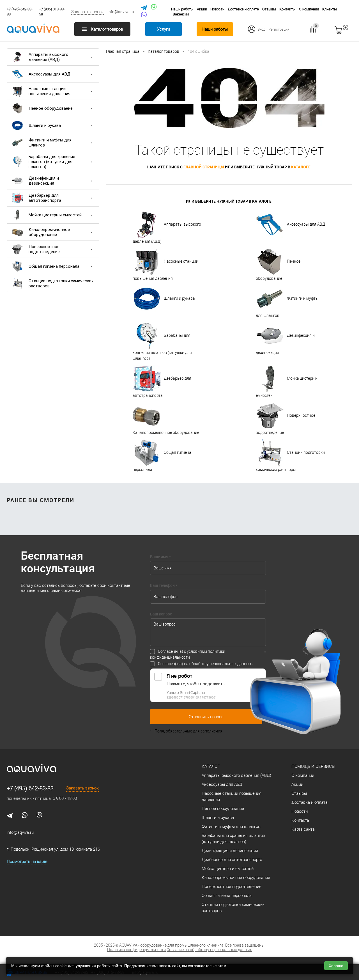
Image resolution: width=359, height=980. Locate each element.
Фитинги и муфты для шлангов (50, 143)
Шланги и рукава (45, 125)
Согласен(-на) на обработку (204, 663)
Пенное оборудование (51, 108)
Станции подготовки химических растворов (61, 283)
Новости (217, 9)
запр (348, 32)
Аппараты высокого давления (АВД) (48, 57)
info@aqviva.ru (121, 12)
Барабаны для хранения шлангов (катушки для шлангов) (52, 161)
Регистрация (278, 29)
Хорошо (336, 965)
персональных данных (230, 663)
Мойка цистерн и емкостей (55, 214)
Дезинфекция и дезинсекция (44, 181)
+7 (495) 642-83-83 (30, 788)
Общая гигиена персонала (54, 266)
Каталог (211, 766)
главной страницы (203, 167)
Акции (202, 9)
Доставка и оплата (243, 9)
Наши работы (182, 9)
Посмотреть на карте (27, 861)
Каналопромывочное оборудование (49, 232)
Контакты (287, 9)
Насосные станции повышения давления (49, 91)
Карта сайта (303, 829)
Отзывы (269, 9)
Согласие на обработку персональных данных (209, 949)
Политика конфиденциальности (136, 949)
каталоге (300, 167)
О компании (309, 9)
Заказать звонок (87, 11)
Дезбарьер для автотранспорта (45, 198)
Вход (261, 29)
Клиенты (329, 9)
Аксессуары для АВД (49, 74)
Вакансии (181, 14)
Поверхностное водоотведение (44, 249)
